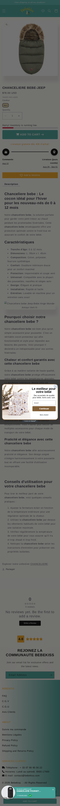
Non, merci (44, 415)
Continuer (44, 408)
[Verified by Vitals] (30, 795)
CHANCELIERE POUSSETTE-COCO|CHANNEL (29, 791)
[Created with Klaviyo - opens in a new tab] (30, 421)
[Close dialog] (55, 386)
